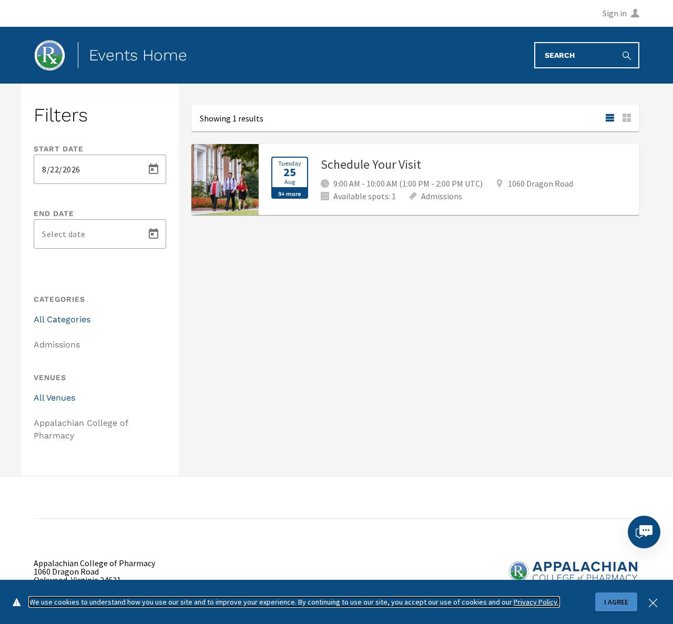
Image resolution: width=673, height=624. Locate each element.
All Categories (62, 319)
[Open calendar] (153, 169)
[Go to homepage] (49, 55)
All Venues (54, 398)
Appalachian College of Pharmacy (81, 429)
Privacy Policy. (536, 602)
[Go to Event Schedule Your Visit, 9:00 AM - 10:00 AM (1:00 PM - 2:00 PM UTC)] (415, 179)
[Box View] (627, 118)
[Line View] (610, 118)
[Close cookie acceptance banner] (653, 601)
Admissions (57, 345)
